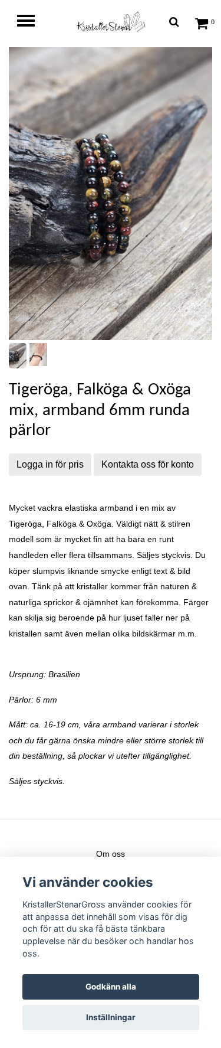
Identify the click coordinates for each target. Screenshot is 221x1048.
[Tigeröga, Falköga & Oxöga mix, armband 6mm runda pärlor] (110, 193)
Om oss (110, 853)
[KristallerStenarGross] (110, 21)
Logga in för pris (50, 464)
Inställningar (111, 1017)
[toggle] (32, 22)
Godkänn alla (110, 986)
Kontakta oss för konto (147, 464)
